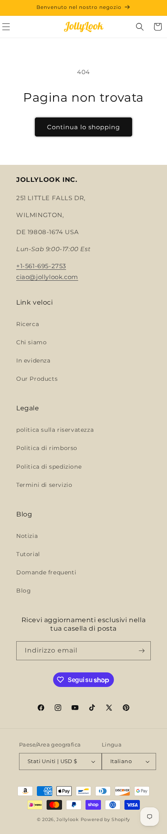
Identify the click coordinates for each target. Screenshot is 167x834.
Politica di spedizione (48, 466)
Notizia (27, 536)
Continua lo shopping (83, 127)
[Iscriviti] (141, 650)
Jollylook (67, 819)
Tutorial (28, 554)
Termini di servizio (44, 484)
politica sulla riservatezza (55, 429)
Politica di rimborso (46, 448)
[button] (140, 27)
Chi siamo (31, 342)
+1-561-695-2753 (41, 266)
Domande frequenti (46, 572)
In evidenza (33, 360)
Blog (23, 590)
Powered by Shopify (106, 819)
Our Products (37, 378)
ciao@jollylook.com (47, 277)
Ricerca (27, 324)
